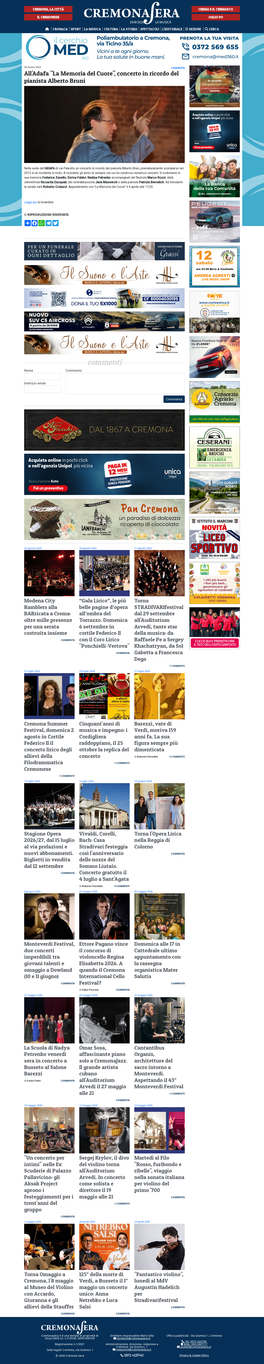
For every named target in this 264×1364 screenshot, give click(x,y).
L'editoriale (172, 29)
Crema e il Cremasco (215, 9)
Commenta (174, 399)
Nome (28, 370)
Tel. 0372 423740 (195, 1341)
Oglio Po (216, 17)
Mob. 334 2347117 (195, 1344)
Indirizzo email (35, 383)
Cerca (213, 29)
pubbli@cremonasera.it (195, 1347)
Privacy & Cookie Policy (194, 1355)
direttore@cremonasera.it (133, 1338)
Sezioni (195, 29)
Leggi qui (30, 202)
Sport (76, 29)
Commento (74, 370)
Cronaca (60, 29)
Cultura (111, 29)
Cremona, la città (48, 9)
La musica (92, 29)
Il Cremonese (48, 17)
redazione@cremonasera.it (133, 1349)
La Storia (129, 29)
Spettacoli (149, 29)
